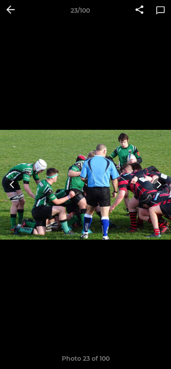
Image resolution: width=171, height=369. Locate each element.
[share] (139, 10)
